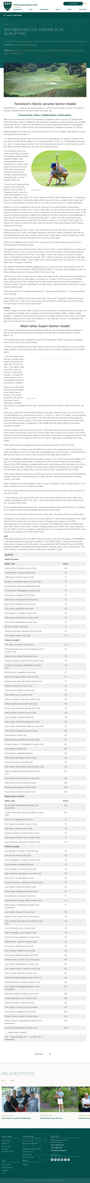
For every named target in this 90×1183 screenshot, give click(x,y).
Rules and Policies (27, 1151)
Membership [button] (17, 9)
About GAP (5, 1143)
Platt (70, 9)
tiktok (68, 1159)
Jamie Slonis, (41, 50)
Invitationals (5, 1170)
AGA (23, 1146)
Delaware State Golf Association (31, 1149)
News (24, 1161)
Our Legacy (5, 1149)
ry (39, 115)
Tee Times (82, 9)
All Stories (25, 1164)
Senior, (22, 44)
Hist (35, 115)
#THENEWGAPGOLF (8, 1151)
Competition (27, 1137)
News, (16, 44)
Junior (3, 1173)
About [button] (57, 9)
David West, (28, 50)
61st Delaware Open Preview (51, 1118)
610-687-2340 (59, 1145)
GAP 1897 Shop (6, 1140)
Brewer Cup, (17, 50)
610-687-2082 (58, 1147)
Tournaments (32, 44)
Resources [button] (44, 9)
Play (4, 1161)
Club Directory (6, 1164)
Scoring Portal (25, 115)
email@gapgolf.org (60, 1150)
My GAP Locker (6, 1146)
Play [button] (31, 9)
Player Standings (27, 1154)
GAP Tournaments (27, 1140)
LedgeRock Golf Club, (57, 50)
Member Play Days (7, 1167)
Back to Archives (14, 15)
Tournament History (28, 1157)
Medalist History (49, 115)
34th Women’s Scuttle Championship (16, 1118)
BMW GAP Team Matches (30, 1143)
